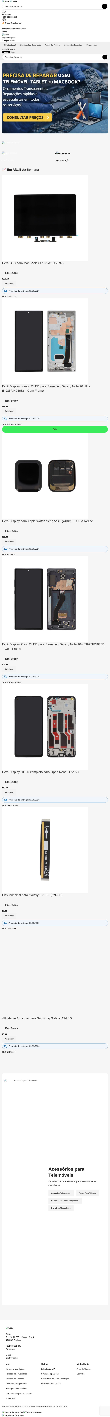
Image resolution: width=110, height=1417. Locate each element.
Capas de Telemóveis (60, 1193)
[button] (9, 1039)
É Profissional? (48, 1369)
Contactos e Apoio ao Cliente (19, 1393)
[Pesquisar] (104, 57)
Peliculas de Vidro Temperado (64, 1201)
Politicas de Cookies (15, 1378)
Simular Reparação (50, 1374)
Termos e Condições (15, 1369)
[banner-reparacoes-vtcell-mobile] (55, 98)
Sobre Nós (10, 1398)
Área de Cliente (84, 1369)
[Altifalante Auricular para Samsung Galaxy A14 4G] (45, 973)
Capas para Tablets (87, 1193)
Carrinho (81, 1374)
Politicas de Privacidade (16, 1374)
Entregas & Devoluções (16, 1388)
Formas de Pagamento (16, 1384)
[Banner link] (55, 150)
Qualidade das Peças (51, 1384)
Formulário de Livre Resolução (55, 1378)
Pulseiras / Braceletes (60, 1208)
